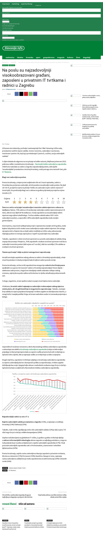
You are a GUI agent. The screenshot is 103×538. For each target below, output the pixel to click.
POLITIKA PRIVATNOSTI (8, 26)
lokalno (20, 57)
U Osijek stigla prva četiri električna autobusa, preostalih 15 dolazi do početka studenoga (56, 525)
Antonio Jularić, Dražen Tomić (17, 468)
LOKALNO (5, 520)
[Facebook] (17, 94)
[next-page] (3, 533)
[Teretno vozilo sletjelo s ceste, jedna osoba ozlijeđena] (76, 98)
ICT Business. (7, 172)
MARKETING (15, 4)
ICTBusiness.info (11, 89)
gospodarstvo (48, 57)
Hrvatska (29, 57)
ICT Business (12, 470)
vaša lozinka (5, 19)
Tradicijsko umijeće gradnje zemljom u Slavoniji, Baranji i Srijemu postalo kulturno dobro (34, 525)
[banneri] (86, 66)
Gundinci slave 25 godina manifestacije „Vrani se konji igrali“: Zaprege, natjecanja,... (90, 116)
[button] (98, 58)
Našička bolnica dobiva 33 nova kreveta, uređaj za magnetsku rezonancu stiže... (91, 136)
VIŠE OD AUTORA (27, 504)
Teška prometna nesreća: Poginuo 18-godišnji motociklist (89, 126)
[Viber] (35, 94)
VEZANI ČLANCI (9, 504)
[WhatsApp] (31, 94)
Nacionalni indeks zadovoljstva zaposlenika (50, 164)
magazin (60, 57)
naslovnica (10, 57)
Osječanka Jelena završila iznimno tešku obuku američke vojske (52, 496)
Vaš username (6, 13)
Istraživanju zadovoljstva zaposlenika (33, 349)
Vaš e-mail (5, 35)
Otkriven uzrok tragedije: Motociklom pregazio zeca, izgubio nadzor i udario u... (90, 107)
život (78, 57)
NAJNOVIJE (11, 65)
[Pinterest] (26, 94)
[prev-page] (2, 533)
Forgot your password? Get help (10, 24)
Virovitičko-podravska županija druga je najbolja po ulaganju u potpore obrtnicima (17, 496)
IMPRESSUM (6, 4)
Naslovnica (5, 62)
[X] (21, 94)
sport (38, 57)
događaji (86, 57)
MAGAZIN (13, 62)
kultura (70, 57)
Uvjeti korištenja (26, 4)
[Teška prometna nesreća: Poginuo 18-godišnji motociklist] (76, 127)
